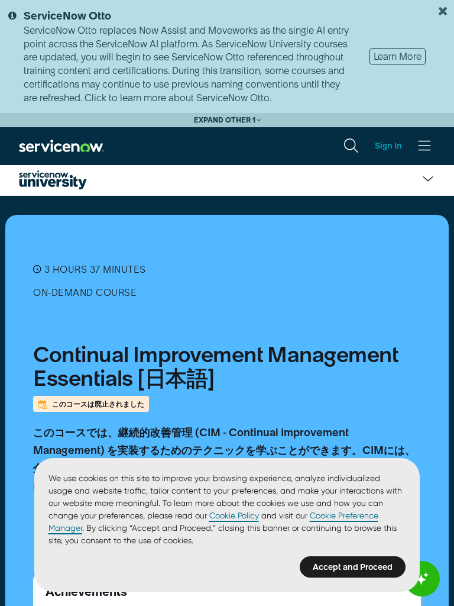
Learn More (397, 56)
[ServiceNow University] (53, 179)
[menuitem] (351, 145)
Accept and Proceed (353, 567)
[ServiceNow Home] (61, 145)
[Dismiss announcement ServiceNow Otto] (442, 11)
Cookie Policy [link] (234, 515)
